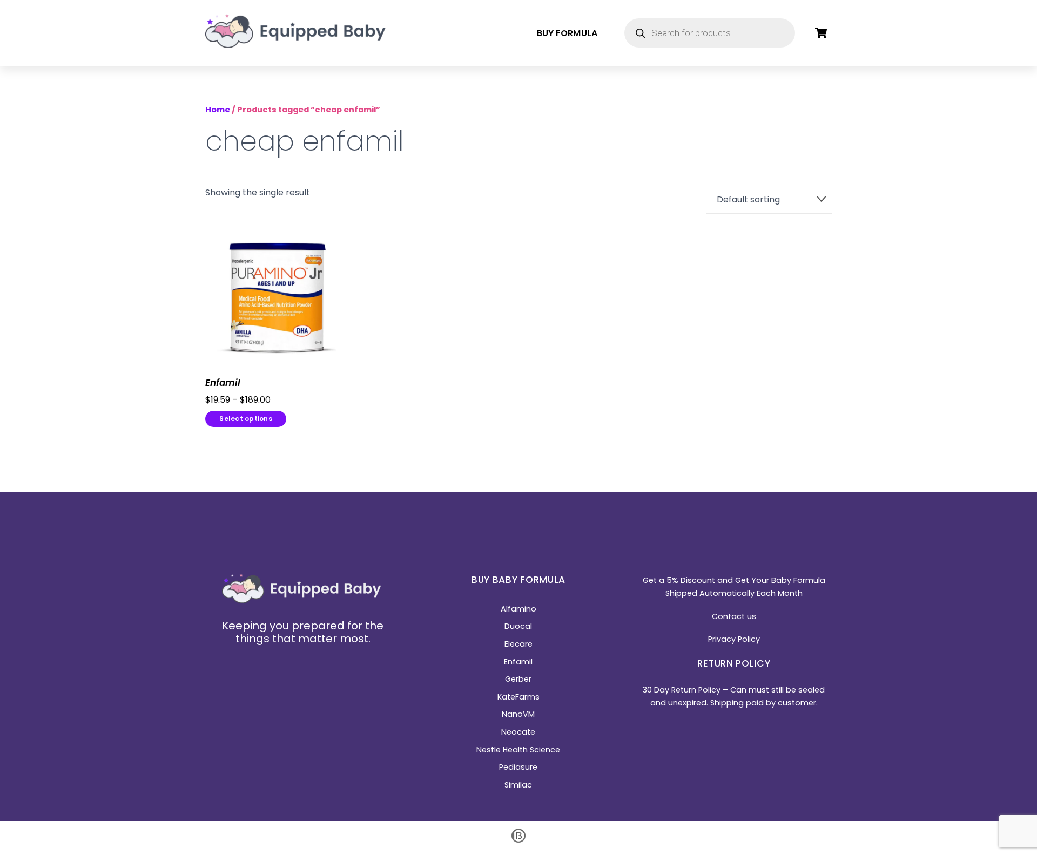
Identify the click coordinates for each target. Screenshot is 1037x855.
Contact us (734, 616)
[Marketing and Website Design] (518, 841)
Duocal (518, 626)
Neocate (518, 732)
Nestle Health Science (518, 749)
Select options (245, 418)
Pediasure (518, 767)
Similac (518, 784)
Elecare (518, 644)
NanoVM (518, 714)
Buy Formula (567, 33)
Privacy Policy (734, 639)
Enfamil (222, 383)
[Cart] (821, 33)
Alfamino (518, 608)
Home (217, 109)
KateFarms (518, 696)
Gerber (518, 679)
